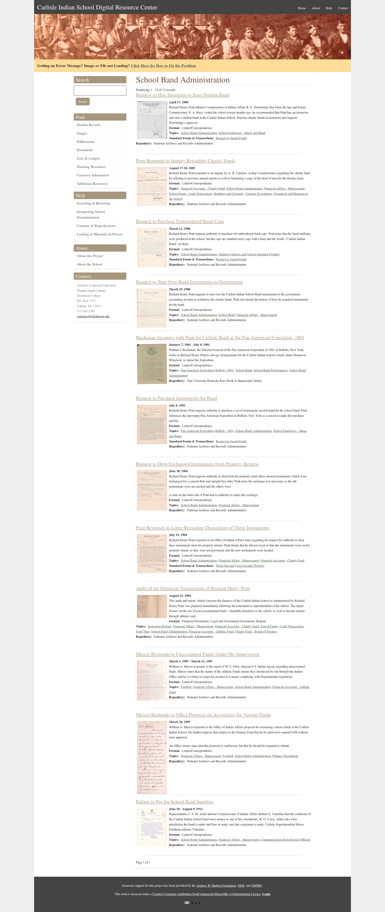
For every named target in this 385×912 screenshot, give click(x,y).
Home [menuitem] (302, 8)
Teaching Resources (91, 166)
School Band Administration (199, 133)
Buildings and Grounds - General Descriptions (243, 193)
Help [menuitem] (329, 8)
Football (186, 687)
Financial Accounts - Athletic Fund (211, 631)
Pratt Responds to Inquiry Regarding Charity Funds (185, 160)
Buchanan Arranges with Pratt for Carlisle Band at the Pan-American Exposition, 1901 (220, 337)
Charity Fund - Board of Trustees (256, 631)
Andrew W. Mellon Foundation (216, 885)
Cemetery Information (93, 175)
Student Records (89, 124)
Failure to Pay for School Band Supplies (174, 801)
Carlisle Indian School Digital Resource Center (97, 7)
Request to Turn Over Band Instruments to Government (189, 282)
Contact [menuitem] (343, 8)
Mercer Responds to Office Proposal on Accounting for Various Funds (203, 714)
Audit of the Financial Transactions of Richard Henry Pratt (193, 588)
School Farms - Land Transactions (190, 193)
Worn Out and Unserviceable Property (240, 565)
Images (82, 133)
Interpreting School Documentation (91, 214)
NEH (241, 885)
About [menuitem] (316, 8)
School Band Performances (271, 370)
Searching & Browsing (93, 203)
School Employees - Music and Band (242, 133)
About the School (89, 264)
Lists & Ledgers (88, 158)
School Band (227, 315)
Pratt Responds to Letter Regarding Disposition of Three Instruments (203, 527)
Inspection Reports (159, 626)
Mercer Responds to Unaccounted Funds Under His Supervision (197, 654)
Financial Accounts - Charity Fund (203, 188)
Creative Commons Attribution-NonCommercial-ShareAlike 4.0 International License (206, 894)
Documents (85, 149)
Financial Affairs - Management (284, 188)
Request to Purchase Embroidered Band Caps (180, 221)
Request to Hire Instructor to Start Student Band (182, 95)
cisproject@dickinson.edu (93, 316)
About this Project (90, 255)
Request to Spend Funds (231, 138)
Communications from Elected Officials (285, 839)
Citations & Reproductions (96, 225)
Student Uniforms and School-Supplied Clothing (249, 254)
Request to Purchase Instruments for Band (176, 398)
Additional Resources (92, 183)
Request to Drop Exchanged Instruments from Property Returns (197, 464)
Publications (86, 141)
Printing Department (285, 756)
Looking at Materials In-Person (99, 234)
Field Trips (143, 631)
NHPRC (256, 885)
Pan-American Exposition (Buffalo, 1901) (207, 370)
